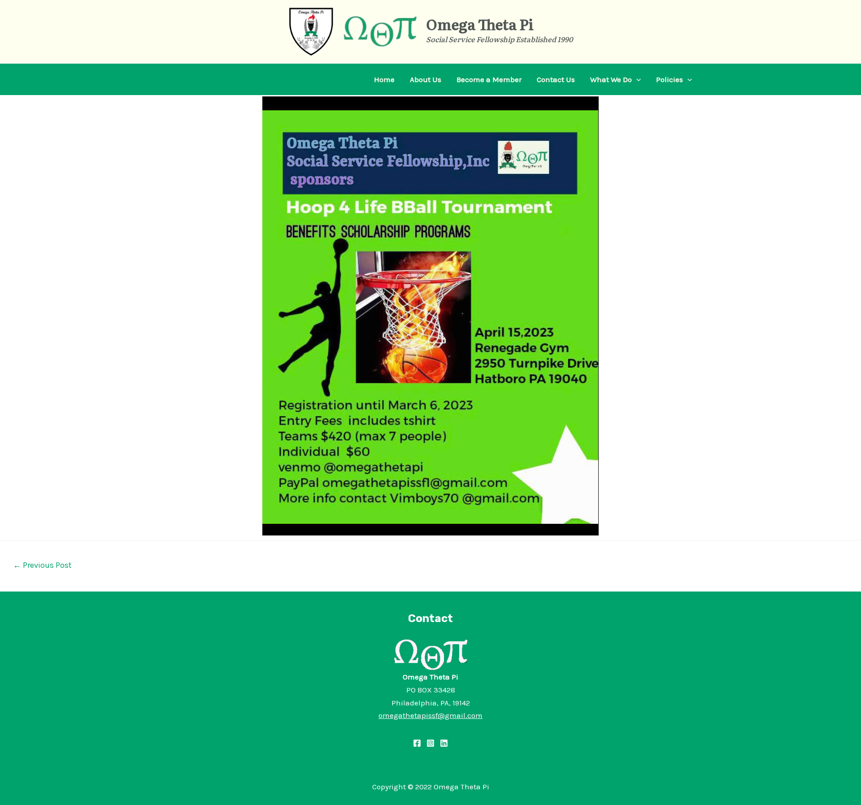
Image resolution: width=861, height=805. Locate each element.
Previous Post (42, 565)
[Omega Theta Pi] (311, 30)
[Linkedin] (444, 743)
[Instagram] (430, 743)
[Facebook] (417, 743)
